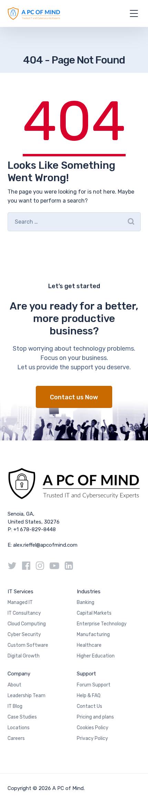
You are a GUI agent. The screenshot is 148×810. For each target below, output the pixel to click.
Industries (89, 591)
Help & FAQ (89, 696)
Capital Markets (94, 613)
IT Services (20, 591)
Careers (16, 738)
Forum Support (93, 685)
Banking (85, 602)
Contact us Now (74, 397)
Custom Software (28, 645)
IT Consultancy (24, 613)
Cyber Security (24, 634)
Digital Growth (24, 656)
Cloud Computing (27, 624)
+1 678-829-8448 (34, 529)
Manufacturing (93, 634)
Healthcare (89, 645)
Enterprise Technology (102, 624)
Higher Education (96, 656)
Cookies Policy (92, 728)
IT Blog (15, 706)
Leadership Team (26, 696)
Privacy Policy (92, 738)
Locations (19, 728)
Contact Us (89, 706)
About (14, 685)
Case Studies (22, 717)
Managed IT (20, 602)
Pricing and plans (95, 717)
